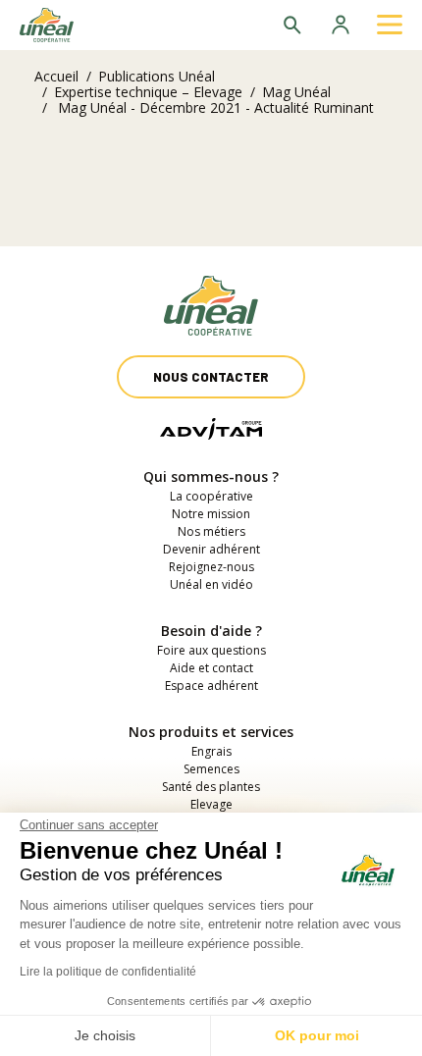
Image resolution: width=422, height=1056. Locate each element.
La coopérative (211, 496)
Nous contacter (211, 377)
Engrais (211, 751)
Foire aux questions (211, 650)
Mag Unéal (296, 91)
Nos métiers (211, 531)
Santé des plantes (211, 786)
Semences (211, 769)
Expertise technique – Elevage (148, 91)
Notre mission (211, 513)
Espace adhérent (211, 685)
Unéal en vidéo (211, 584)
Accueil (56, 76)
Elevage (211, 804)
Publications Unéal (156, 76)
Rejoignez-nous (211, 566)
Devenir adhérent (211, 549)
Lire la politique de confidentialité (108, 971)
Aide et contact (211, 668)
